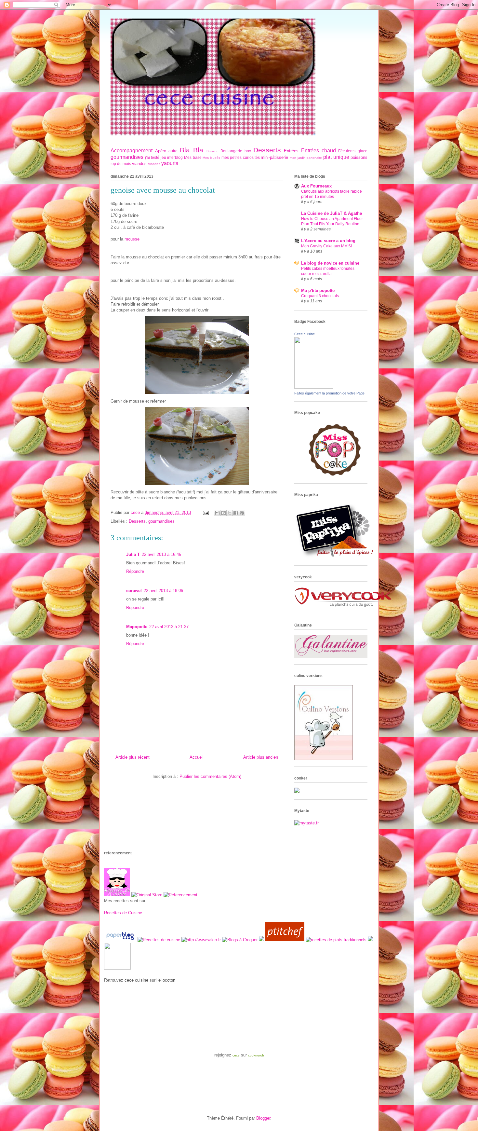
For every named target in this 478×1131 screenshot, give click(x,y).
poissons (359, 157)
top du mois (121, 163)
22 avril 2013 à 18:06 (163, 590)
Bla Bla (191, 150)
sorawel (134, 590)
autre (173, 151)
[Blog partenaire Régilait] (117, 968)
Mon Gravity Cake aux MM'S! (326, 246)
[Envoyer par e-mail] (217, 513)
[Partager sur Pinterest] (242, 513)
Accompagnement (132, 150)
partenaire (314, 157)
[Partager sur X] (229, 513)
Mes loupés (211, 157)
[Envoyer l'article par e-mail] (205, 512)
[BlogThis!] (223, 513)
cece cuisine (136, 980)
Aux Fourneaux (316, 186)
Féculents (346, 151)
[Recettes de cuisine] (284, 939)
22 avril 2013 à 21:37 (169, 626)
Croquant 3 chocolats (320, 296)
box (248, 151)
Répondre (135, 571)
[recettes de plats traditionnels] (336, 939)
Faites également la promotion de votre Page (329, 393)
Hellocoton (165, 980)
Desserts (267, 150)
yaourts (169, 163)
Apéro (160, 150)
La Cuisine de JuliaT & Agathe (331, 213)
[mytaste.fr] (306, 823)
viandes (139, 163)
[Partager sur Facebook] (235, 513)
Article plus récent (132, 757)
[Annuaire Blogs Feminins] (261, 939)
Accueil (197, 757)
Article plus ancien (260, 757)
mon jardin (298, 157)
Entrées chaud (318, 150)
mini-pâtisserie (274, 157)
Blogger (263, 1118)
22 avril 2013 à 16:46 (161, 554)
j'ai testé (152, 157)
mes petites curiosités (240, 157)
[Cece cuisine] (313, 387)
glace (362, 151)
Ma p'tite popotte (318, 290)
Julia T (133, 554)
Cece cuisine (304, 334)
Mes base (193, 157)
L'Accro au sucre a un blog (328, 240)
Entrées (291, 150)
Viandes (154, 164)
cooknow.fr (256, 1055)
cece (236, 1055)
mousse (132, 239)
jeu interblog (172, 157)
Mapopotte (136, 626)
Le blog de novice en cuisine (330, 263)
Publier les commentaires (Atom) (210, 776)
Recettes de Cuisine (123, 912)
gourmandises (127, 157)
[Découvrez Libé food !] (370, 939)
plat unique (336, 157)
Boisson (212, 151)
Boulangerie (231, 151)
